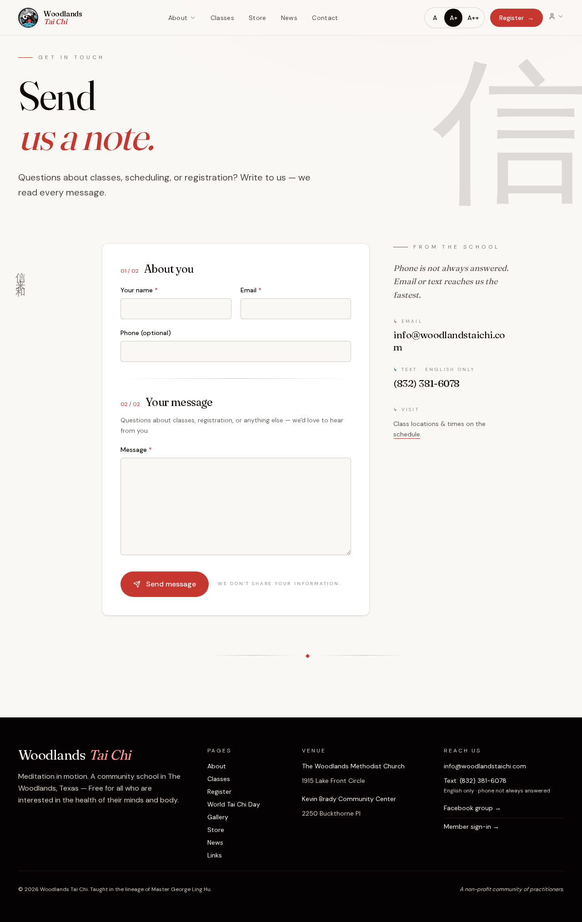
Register (516, 18)
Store (257, 18)
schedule (406, 434)
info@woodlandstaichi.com (485, 766)
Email (251, 290)
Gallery (217, 817)
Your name (139, 290)
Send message (171, 584)
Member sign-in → (471, 826)
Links (214, 855)
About (178, 18)
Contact (325, 18)
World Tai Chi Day (233, 804)
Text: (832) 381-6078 (475, 781)
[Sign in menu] (556, 16)
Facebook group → (472, 808)
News (289, 18)
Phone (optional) (145, 333)
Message (136, 450)
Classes (222, 18)
